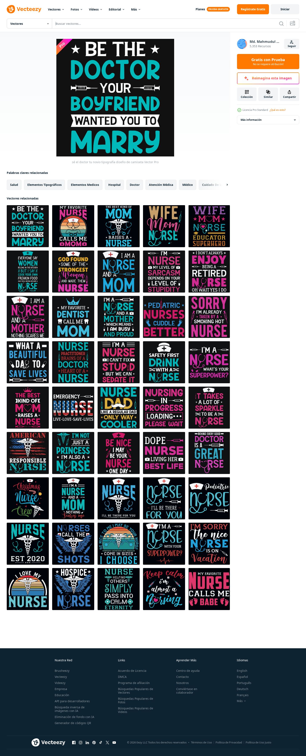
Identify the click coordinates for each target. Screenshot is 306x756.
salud (14, 185)
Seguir (292, 46)
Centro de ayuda (188, 671)
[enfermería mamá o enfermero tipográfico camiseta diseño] (28, 272)
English (242, 671)
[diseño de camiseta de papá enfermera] (119, 408)
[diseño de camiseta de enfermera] (164, 317)
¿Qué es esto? (278, 110)
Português (244, 683)
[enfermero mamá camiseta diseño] (119, 226)
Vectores (54, 9)
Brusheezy (62, 671)
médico (187, 185)
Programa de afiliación (134, 683)
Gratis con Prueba (268, 61)
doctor (135, 185)
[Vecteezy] (24, 9)
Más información (251, 120)
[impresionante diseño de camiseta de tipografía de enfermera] (28, 362)
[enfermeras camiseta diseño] (119, 544)
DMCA (122, 677)
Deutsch (242, 689)
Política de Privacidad (229, 742)
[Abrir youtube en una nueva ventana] (114, 742)
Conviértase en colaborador (186, 690)
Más (134, 9)
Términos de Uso (201, 742)
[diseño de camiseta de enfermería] (73, 362)
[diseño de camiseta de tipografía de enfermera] (209, 317)
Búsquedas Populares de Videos (135, 710)
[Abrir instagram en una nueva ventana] (80, 742)
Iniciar (285, 9)
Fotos (75, 9)
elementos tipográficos (44, 185)
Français (243, 695)
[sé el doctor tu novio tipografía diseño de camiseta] (28, 226)
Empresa (61, 689)
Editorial (115, 9)
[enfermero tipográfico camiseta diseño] (119, 498)
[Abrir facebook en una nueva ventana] (74, 742)
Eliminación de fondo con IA (74, 717)
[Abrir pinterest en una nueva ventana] (94, 742)
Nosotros (182, 683)
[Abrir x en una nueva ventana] (107, 742)
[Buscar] (281, 23)
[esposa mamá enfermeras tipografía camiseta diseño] (164, 226)
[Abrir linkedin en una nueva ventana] (87, 742)
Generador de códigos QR (73, 723)
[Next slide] (223, 185)
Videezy (60, 683)
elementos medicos (85, 185)
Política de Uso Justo (258, 742)
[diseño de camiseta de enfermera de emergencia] (73, 408)
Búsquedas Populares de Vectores (135, 690)
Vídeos (94, 9)
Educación (62, 695)
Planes (200, 9)
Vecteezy (61, 677)
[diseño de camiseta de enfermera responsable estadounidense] (28, 453)
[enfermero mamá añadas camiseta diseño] (73, 226)
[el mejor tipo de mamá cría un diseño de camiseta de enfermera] (28, 408)
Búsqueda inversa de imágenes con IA (70, 709)
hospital (114, 185)
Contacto (182, 677)
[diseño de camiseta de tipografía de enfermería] (119, 317)
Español (242, 677)
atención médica (161, 185)
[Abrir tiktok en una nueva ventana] (100, 742)
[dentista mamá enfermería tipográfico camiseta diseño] (73, 317)
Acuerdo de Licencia (132, 671)
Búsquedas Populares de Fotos (135, 700)
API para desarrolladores (72, 701)
